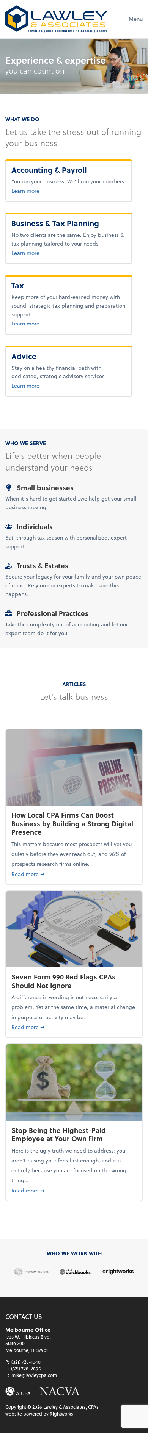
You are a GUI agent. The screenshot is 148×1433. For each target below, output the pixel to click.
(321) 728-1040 (26, 1361)
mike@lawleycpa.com (34, 1375)
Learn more (50, 190)
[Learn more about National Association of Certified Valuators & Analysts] (59, 1391)
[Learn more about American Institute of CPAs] (18, 1391)
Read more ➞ (74, 874)
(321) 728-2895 (26, 1368)
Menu (136, 19)
